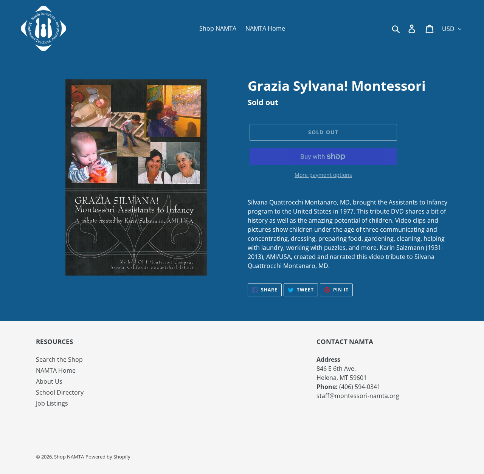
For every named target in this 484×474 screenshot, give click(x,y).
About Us (49, 381)
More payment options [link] (323, 174)
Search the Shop (59, 359)
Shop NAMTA (69, 456)
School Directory (60, 392)
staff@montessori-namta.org (357, 396)
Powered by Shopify (107, 456)
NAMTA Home (56, 370)
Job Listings (52, 403)
